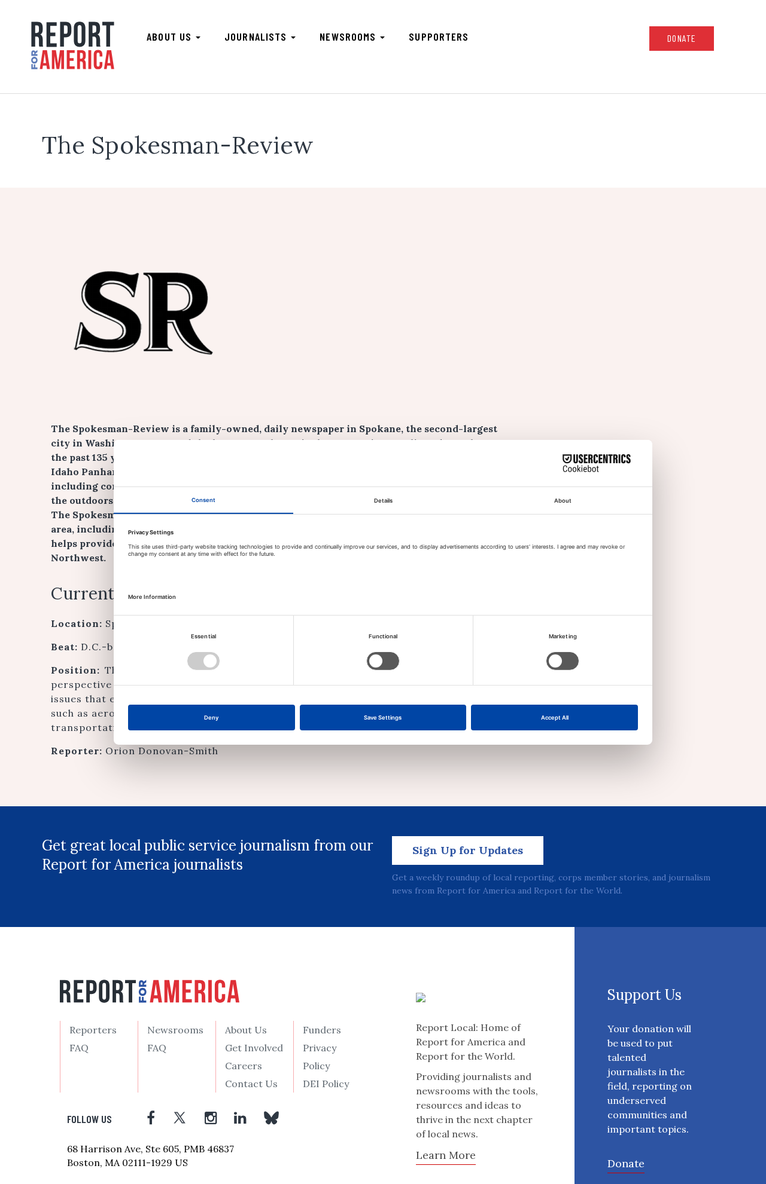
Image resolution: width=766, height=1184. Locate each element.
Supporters (439, 36)
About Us (246, 1030)
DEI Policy (326, 1084)
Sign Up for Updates (467, 850)
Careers (243, 1066)
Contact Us (251, 1084)
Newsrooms (349, 36)
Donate (681, 38)
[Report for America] (72, 45)
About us (170, 36)
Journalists (257, 36)
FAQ (79, 1048)
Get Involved (254, 1048)
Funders (322, 1030)
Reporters (93, 1030)
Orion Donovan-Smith (161, 751)
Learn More (446, 1155)
